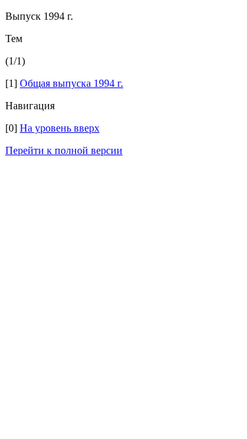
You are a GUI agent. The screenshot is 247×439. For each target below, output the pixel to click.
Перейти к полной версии (64, 150)
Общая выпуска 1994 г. (71, 83)
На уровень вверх (59, 128)
